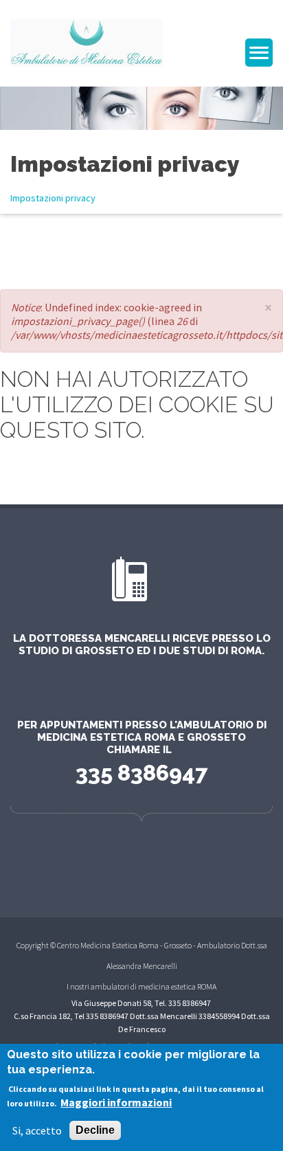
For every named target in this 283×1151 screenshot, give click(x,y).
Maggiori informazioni (116, 1102)
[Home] (86, 41)
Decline (95, 1130)
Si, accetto (37, 1130)
